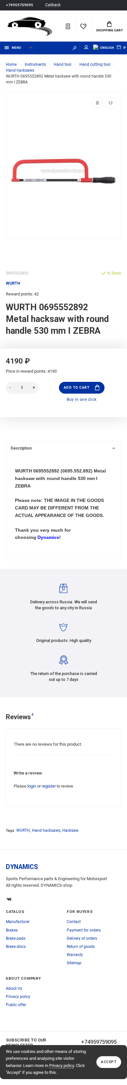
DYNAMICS (22, 867)
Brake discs (16, 946)
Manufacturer (18, 921)
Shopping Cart (109, 30)
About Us (14, 988)
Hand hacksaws (46, 830)
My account (86, 48)
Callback (53, 5)
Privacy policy (61, 1065)
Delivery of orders (82, 938)
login (31, 786)
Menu (16, 47)
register (49, 786)
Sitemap (74, 963)
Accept (108, 1062)
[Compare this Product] (97, 103)
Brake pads (15, 938)
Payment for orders (84, 930)
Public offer (16, 1005)
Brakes (12, 930)
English (107, 47)
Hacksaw (70, 830)
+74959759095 (19, 5)
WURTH (23, 830)
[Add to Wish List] (111, 103)
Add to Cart (77, 387)
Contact (74, 921)
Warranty (75, 954)
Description (21, 448)
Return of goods (81, 946)
